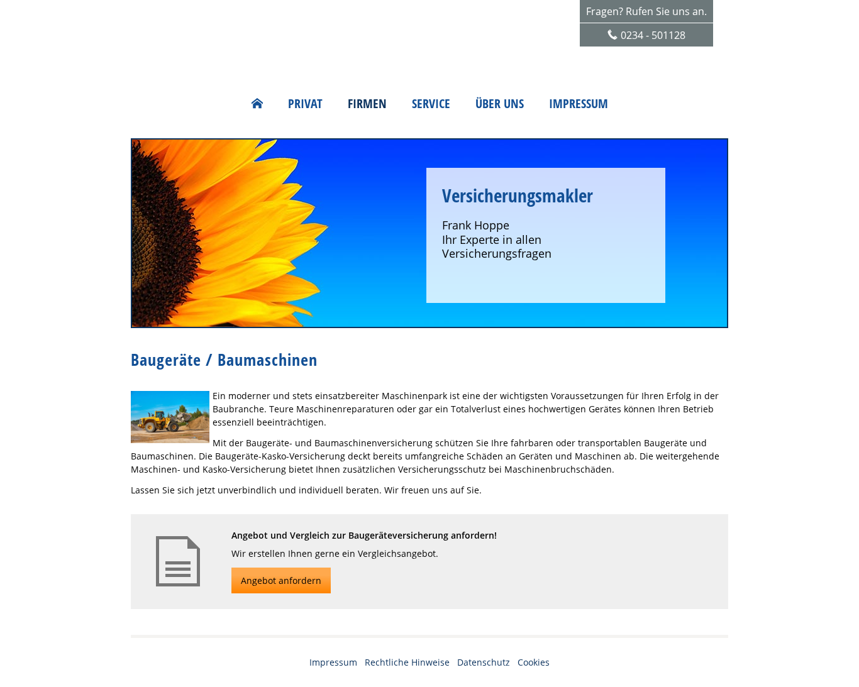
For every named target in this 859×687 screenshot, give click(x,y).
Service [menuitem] (431, 103)
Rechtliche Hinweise (407, 662)
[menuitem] (257, 103)
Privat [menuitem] (305, 103)
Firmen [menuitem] (367, 103)
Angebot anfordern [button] (281, 580)
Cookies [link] (534, 662)
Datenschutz (483, 662)
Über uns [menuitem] (499, 103)
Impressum (333, 662)
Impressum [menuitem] (578, 103)
